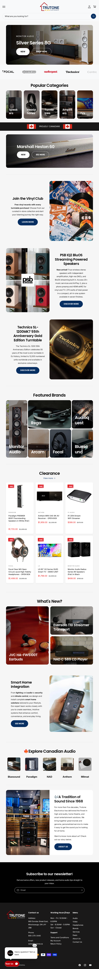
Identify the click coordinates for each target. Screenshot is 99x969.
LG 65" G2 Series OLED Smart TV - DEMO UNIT (48, 570)
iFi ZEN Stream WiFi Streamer (74, 517)
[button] (4, 6)
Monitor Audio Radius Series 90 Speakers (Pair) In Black (77, 571)
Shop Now (41, 51)
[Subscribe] (81, 890)
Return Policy (55, 944)
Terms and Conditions (59, 937)
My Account (55, 941)
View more (48, 478)
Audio (75, 918)
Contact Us (77, 942)
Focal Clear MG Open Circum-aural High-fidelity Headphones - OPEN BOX (19, 571)
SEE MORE (40, 154)
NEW (23, 154)
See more (19, 723)
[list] (49, 768)
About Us (63, 847)
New (23, 51)
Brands (75, 928)
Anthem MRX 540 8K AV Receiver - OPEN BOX (48, 517)
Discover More (71, 304)
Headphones (78, 925)
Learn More (28, 222)
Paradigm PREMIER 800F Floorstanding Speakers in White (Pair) (18, 518)
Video (75, 922)
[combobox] (49, 16)
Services (76, 932)
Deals (75, 935)
